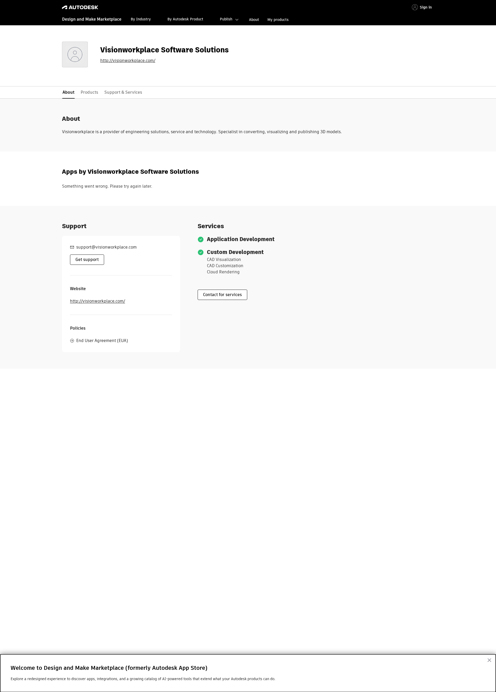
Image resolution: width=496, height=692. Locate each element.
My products (278, 19)
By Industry (141, 19)
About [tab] (68, 92)
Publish (226, 19)
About (254, 19)
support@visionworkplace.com (106, 247)
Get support (87, 260)
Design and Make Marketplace (91, 19)
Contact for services (222, 295)
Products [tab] (89, 92)
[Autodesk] (80, 7)
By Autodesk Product (185, 19)
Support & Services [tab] (123, 92)
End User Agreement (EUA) (102, 341)
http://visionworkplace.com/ (127, 60)
